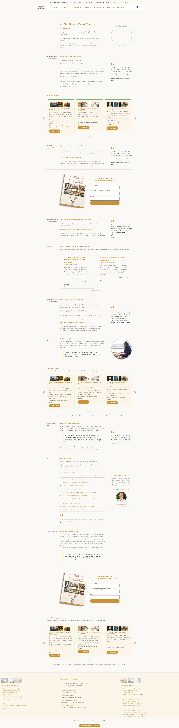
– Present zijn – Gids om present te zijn (132, 709)
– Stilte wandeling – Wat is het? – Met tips (133, 716)
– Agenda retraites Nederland (10, 687)
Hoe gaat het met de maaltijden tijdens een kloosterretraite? (80, 492)
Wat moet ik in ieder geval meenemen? (74, 503)
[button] (137, 7)
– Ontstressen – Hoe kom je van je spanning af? (135, 714)
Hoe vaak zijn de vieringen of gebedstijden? (75, 489)
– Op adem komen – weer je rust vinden (133, 707)
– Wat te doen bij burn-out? (129, 690)
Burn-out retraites (127, 685)
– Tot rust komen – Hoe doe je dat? (131, 701)
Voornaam (94, 185)
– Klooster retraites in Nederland (11, 690)
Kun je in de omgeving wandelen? (72, 479)
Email (92, 196)
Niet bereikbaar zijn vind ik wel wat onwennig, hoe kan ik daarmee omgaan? (81, 499)
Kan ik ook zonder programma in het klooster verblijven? (78, 510)
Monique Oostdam (121, 504)
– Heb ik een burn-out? (128, 687)
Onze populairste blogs (128, 698)
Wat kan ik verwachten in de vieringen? (74, 485)
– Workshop (5, 707)
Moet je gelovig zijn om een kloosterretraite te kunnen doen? (80, 506)
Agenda (65, 7)
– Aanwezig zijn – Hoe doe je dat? (131, 710)
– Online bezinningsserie (9, 709)
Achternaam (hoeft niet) (100, 191)
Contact (120, 7)
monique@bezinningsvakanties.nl (121, 506)
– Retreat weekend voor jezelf (10, 688)
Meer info (98, 7)
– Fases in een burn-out (128, 692)
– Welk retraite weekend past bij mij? (12, 696)
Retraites (75, 7)
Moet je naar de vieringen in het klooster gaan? (76, 482)
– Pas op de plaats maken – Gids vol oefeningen (135, 712)
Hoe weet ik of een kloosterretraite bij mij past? (76, 495)
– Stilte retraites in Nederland (10, 692)
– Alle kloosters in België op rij (10, 699)
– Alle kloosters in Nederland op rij (11, 698)
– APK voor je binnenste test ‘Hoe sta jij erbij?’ (14, 705)
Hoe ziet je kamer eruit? (69, 472)
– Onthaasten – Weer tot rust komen (132, 703)
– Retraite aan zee (7, 694)
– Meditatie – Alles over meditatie (131, 699)
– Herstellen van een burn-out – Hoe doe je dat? (135, 694)
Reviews (110, 7)
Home (56, 7)
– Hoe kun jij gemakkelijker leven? (131, 705)
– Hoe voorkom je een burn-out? (131, 688)
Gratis (86, 7)
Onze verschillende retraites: (10, 685)
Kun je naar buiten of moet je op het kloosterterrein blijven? (79, 475)
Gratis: (3, 703)
